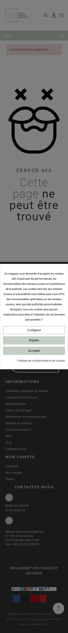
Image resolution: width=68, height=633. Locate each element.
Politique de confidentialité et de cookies (41, 360)
